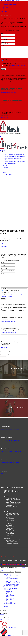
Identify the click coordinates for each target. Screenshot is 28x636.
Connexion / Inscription (9, 607)
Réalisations (9, 602)
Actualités (8, 524)
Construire (6, 496)
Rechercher (3, 354)
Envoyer (3, 69)
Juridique (9, 532)
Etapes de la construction (12, 578)
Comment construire (12, 498)
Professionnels (10, 520)
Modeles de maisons (12, 506)
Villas (8, 517)
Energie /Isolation (10, 595)
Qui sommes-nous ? (9, 490)
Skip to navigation (4, 0)
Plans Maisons (7, 511)
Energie (9, 529)
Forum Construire (11, 540)
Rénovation (10, 535)
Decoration (10, 525)
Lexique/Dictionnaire (12, 543)
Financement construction (12, 580)
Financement (10, 533)
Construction (10, 526)
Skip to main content (14, 0)
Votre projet (10, 501)
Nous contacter (8, 493)
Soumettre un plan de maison (11, 491)
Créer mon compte (4, 619)
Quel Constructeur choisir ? (14, 502)
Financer (9, 505)
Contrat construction (12, 508)
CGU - (18, 567)
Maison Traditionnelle (12, 513)
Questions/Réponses (12, 541)
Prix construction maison (13, 503)
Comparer (5, 606)
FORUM (12, 539)
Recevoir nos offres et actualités (11, 61)
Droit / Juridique (10, 598)
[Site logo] (9, 132)
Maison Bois (10, 518)
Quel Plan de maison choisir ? (14, 499)
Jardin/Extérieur (11, 531)
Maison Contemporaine (13, 514)
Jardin (7, 596)
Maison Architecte (11, 516)
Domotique (10, 528)
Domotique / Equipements (12, 594)
